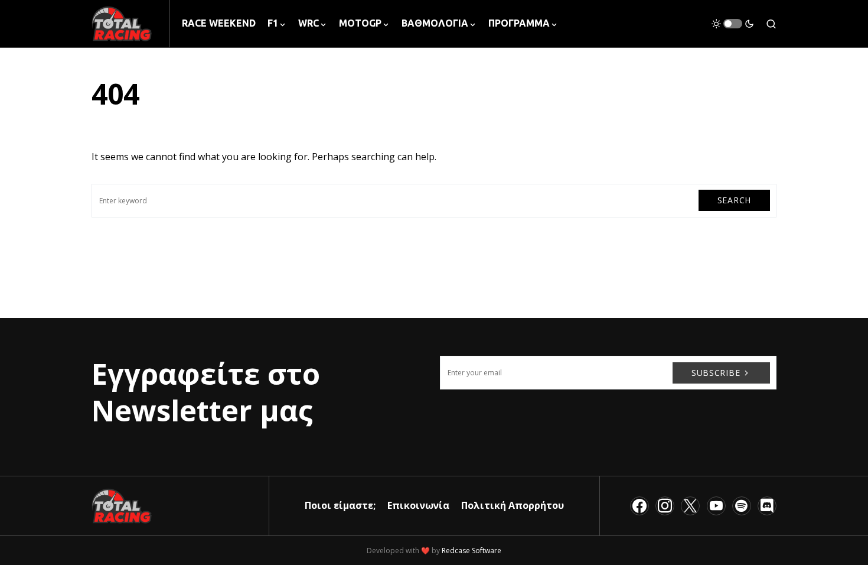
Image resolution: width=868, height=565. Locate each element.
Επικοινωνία (418, 505)
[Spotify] (741, 506)
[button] (733, 23)
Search (734, 200)
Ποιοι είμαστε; (340, 505)
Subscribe (715, 372)
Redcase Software (471, 550)
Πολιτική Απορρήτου (512, 505)
